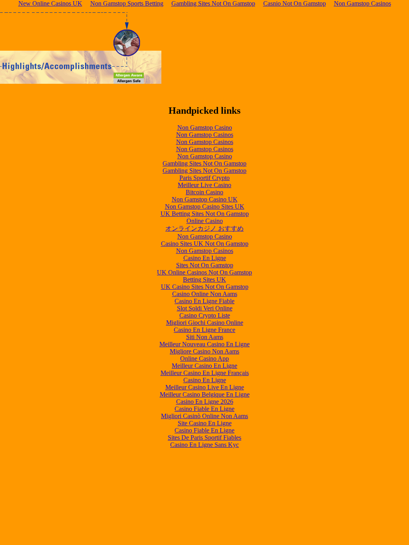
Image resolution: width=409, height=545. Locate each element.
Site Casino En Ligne (205, 423)
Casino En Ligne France (204, 329)
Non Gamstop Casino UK (205, 199)
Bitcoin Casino (204, 192)
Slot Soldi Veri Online (204, 308)
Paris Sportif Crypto (204, 177)
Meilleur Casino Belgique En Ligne (205, 394)
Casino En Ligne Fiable (204, 301)
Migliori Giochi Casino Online (204, 322)
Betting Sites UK (204, 279)
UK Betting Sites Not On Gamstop (205, 213)
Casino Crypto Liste (204, 315)
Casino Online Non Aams (204, 293)
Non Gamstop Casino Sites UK (204, 206)
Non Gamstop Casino (204, 127)
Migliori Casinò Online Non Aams (204, 416)
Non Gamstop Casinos (204, 134)
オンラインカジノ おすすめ (204, 228)
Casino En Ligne (204, 258)
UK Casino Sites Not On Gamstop (204, 286)
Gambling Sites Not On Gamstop (204, 163)
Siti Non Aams (204, 337)
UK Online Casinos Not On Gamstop (204, 272)
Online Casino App (204, 358)
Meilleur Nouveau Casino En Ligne (204, 344)
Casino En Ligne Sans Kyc (204, 444)
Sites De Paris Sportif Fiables (204, 437)
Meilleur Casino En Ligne (204, 365)
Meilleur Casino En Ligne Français (205, 372)
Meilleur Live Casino (204, 185)
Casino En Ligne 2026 (204, 401)
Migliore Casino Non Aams (204, 351)
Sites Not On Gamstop (204, 265)
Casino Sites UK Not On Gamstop (204, 243)
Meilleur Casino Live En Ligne (204, 387)
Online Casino (205, 220)
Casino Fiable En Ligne (204, 408)
